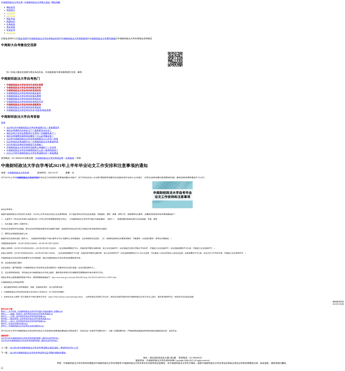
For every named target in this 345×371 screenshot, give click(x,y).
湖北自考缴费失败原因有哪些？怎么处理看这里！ (30, 136)
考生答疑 (10, 27)
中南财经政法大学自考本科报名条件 (23, 93)
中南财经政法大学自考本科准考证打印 (24, 102)
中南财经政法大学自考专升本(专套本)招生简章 (28, 110)
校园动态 (10, 21)
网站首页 (10, 7)
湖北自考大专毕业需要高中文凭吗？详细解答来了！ (31, 133)
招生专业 (10, 19)
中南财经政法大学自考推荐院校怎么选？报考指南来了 (32, 150)
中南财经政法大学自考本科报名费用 (23, 96)
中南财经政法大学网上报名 (37, 2)
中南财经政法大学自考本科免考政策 (23, 107)
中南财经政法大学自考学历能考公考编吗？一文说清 (31, 147)
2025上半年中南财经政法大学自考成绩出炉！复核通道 (32, 153)
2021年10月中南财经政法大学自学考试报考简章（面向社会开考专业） (30, 338)
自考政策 (10, 24)
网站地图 (55, 2)
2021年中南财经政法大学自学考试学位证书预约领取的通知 (38, 353)
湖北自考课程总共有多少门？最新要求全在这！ (29, 130)
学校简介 (10, 10)
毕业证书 (10, 30)
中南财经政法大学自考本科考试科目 (23, 99)
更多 (3, 122)
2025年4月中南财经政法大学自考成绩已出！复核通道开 (32, 127)
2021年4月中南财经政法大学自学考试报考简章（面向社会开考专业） (30, 341)
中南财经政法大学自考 (12, 2)
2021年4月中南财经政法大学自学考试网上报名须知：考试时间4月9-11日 (44, 348)
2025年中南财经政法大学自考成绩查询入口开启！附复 (32, 139)
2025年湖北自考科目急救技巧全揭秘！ (24, 144)
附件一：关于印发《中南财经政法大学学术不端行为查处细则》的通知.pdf (32, 311)
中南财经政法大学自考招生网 (49, 158)
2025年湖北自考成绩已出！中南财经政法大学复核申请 (32, 142)
